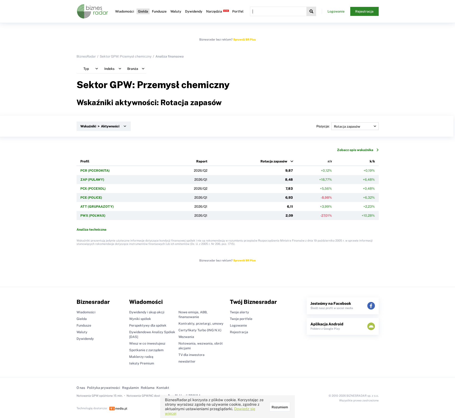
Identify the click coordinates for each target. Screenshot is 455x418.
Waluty (175, 11)
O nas (81, 388)
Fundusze (159, 11)
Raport (201, 161)
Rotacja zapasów (273, 161)
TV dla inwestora (191, 355)
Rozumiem (280, 407)
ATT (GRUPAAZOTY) (97, 206)
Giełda (143, 11)
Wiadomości (124, 11)
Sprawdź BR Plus (244, 39)
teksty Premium (141, 363)
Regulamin (130, 388)
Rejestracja (364, 11)
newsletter (187, 361)
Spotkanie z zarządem (146, 350)
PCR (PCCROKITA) (95, 170)
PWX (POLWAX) (92, 215)
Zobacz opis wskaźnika (355, 150)
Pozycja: (322, 126)
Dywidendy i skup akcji (146, 312)
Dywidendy (193, 11)
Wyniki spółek (140, 319)
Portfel (237, 11)
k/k (372, 161)
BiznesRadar (86, 56)
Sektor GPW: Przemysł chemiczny (125, 56)
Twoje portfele (241, 319)
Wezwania (186, 337)
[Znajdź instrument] (311, 11)
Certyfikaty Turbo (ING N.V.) (199, 330)
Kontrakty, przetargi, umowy (200, 323)
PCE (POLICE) (91, 197)
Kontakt (162, 388)
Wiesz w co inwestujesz (147, 343)
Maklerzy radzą (141, 357)
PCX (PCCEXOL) (93, 188)
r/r (330, 161)
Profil (84, 161)
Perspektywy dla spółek (147, 325)
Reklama (148, 388)
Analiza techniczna (91, 229)
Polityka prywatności (103, 388)
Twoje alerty (239, 312)
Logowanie (336, 11)
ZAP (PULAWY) (92, 179)
